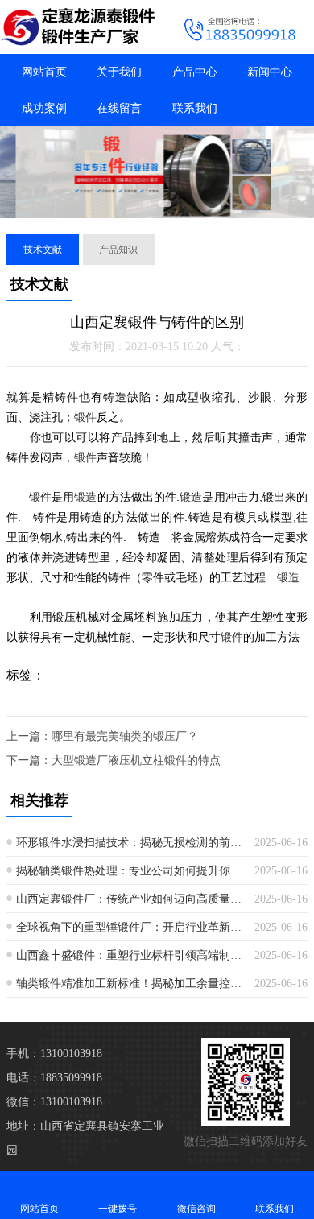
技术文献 (42, 249)
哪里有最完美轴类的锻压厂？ (125, 736)
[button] (146, 203)
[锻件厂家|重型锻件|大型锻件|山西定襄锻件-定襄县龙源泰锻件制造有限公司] (78, 27)
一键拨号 (117, 1208)
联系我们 (194, 108)
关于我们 (119, 72)
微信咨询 (196, 1208)
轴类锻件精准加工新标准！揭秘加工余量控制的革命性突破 (129, 983)
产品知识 (118, 249)
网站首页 (44, 72)
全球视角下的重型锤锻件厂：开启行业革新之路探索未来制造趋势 (129, 927)
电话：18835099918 (54, 1078)
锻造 (85, 496)
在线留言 (119, 108)
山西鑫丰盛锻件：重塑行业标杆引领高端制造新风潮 (129, 955)
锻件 (85, 417)
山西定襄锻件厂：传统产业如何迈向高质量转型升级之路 (129, 899)
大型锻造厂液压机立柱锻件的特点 (136, 760)
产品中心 (194, 72)
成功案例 (44, 108)
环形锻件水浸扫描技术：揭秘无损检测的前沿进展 (129, 843)
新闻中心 (269, 72)
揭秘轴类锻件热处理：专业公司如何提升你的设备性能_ (129, 871)
